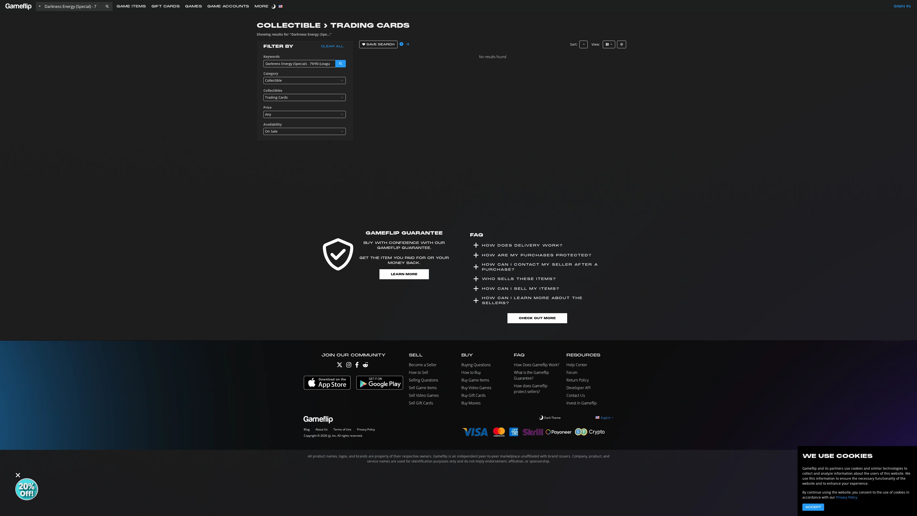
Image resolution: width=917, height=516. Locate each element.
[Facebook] (357, 366)
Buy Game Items (475, 380)
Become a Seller (423, 364)
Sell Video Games (424, 395)
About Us (321, 429)
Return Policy (577, 380)
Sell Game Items (423, 387)
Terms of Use (342, 429)
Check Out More (537, 318)
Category (270, 73)
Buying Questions (475, 364)
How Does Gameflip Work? (536, 364)
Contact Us (575, 395)
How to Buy (471, 372)
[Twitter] (339, 366)
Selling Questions (423, 380)
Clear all (332, 46)
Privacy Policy (366, 429)
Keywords (271, 56)
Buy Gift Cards (473, 395)
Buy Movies (470, 403)
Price (267, 107)
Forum (571, 372)
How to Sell (418, 372)
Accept (813, 507)
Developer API (578, 387)
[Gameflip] (18, 6)
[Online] (621, 44)
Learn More (404, 274)
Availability (272, 124)
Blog (307, 429)
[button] (107, 6)
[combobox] (304, 80)
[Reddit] (365, 366)
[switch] (274, 6)
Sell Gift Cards (421, 403)
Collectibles (272, 90)
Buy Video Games (476, 387)
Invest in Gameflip (581, 403)
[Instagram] (348, 366)
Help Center (576, 364)
